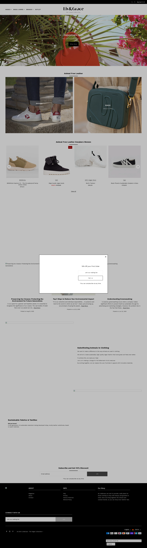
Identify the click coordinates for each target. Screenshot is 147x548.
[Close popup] (105, 256)
